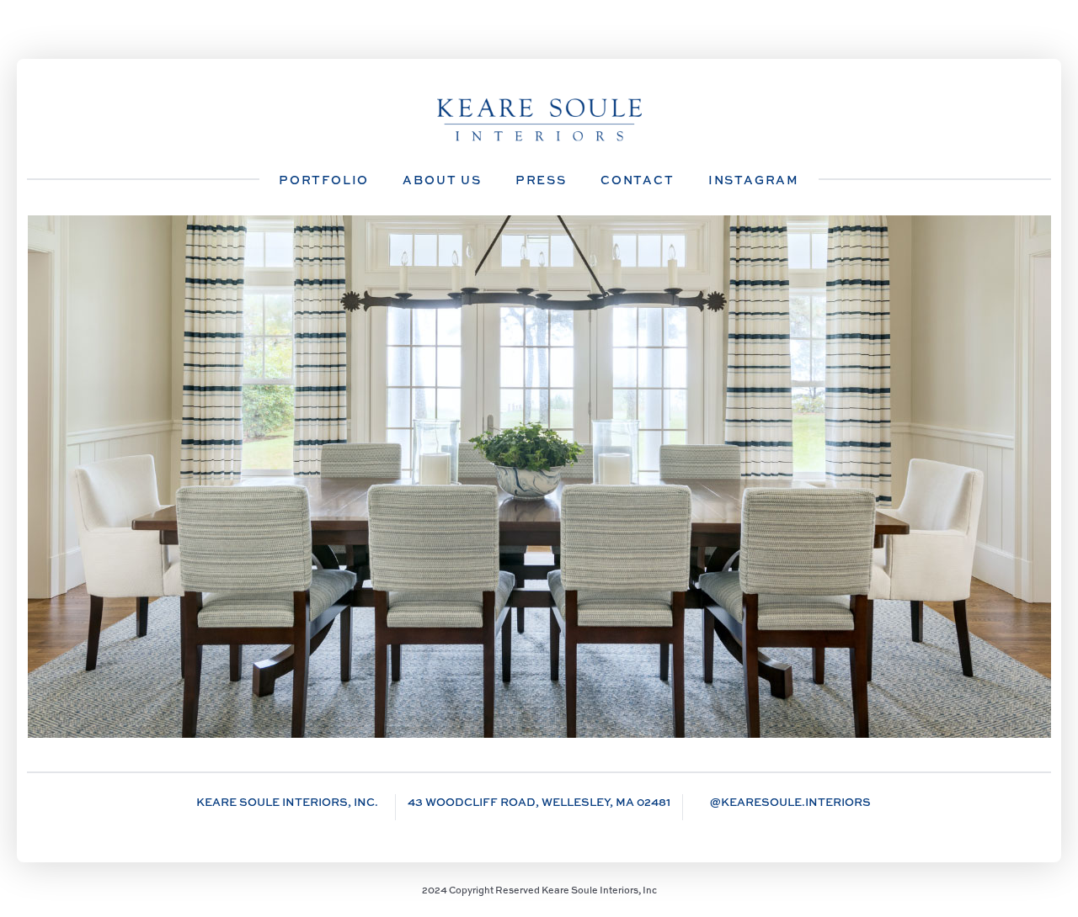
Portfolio (324, 180)
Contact (637, 180)
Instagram (753, 180)
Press (541, 180)
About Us (442, 180)
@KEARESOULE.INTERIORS (790, 801)
